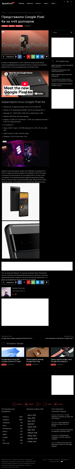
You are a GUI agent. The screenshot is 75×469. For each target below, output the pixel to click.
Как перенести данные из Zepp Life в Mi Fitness (62, 416)
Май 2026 (31, 424)
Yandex (49, 404)
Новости (11, 26)
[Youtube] (15, 293)
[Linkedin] (13, 293)
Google (4, 364)
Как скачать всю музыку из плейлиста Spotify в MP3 (62, 430)
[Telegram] (67, 1)
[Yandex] (71, 5)
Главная (3, 12)
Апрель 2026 (32, 427)
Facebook (19, 404)
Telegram (31, 404)
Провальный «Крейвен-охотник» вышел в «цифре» (61, 437)
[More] (47, 57)
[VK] (42, 57)
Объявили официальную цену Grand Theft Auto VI (60, 70)
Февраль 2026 (32, 433)
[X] (71, 1)
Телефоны (19, 26)
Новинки (10, 12)
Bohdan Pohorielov (18, 288)
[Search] (71, 32)
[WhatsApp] (33, 57)
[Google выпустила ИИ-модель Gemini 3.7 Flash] (12, 352)
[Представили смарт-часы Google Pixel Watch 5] (62, 352)
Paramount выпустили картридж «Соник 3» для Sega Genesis (61, 444)
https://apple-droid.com (18, 291)
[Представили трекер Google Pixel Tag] (37, 352)
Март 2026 (31, 430)
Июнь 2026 (31, 421)
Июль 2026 (31, 418)
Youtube (60, 404)
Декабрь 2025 (32, 438)
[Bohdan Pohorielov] (6, 292)
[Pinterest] (29, 57)
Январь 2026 (32, 435)
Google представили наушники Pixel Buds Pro (16, 338)
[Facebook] (64, 1)
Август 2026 (32, 415)
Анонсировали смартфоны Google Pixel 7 (60, 338)
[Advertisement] (37, 266)
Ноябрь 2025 (32, 441)
